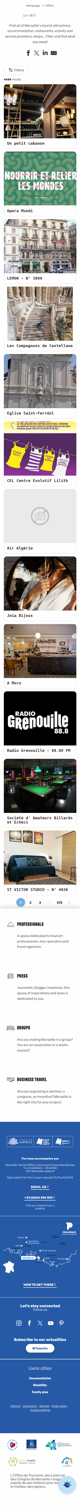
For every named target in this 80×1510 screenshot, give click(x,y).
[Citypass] (31, 16)
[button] (51, 16)
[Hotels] (27, 16)
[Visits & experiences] (34, 16)
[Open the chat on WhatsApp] (67, 1484)
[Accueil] (24, 16)
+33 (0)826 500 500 (38, 1197)
